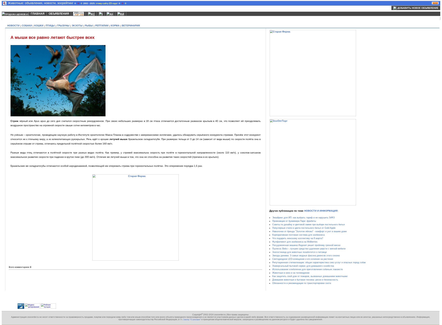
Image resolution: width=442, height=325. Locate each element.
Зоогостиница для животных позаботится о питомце (299, 252)
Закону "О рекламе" (192, 319)
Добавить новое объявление (417, 8)
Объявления (59, 13)
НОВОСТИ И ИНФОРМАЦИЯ (321, 210)
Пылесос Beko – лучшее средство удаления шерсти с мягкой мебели (308, 248)
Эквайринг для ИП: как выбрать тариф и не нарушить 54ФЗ (303, 217)
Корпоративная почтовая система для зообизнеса (298, 235)
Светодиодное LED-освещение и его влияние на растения (302, 259)
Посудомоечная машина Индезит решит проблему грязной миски (306, 245)
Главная (38, 13)
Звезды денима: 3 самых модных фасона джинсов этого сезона (306, 255)
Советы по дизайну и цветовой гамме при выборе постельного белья (308, 224)
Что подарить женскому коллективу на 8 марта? (297, 238)
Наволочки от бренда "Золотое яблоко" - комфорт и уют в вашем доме (309, 231)
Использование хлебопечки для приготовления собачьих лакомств (307, 269)
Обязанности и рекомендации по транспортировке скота (301, 283)
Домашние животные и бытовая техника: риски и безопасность (305, 279)
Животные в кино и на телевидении (290, 272)
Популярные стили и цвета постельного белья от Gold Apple (303, 228)
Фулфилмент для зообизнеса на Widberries (295, 241)
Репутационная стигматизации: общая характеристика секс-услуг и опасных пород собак (319, 262)
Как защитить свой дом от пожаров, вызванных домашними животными (309, 276)
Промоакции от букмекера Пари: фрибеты (294, 221)
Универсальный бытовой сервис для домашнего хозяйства (303, 266)
